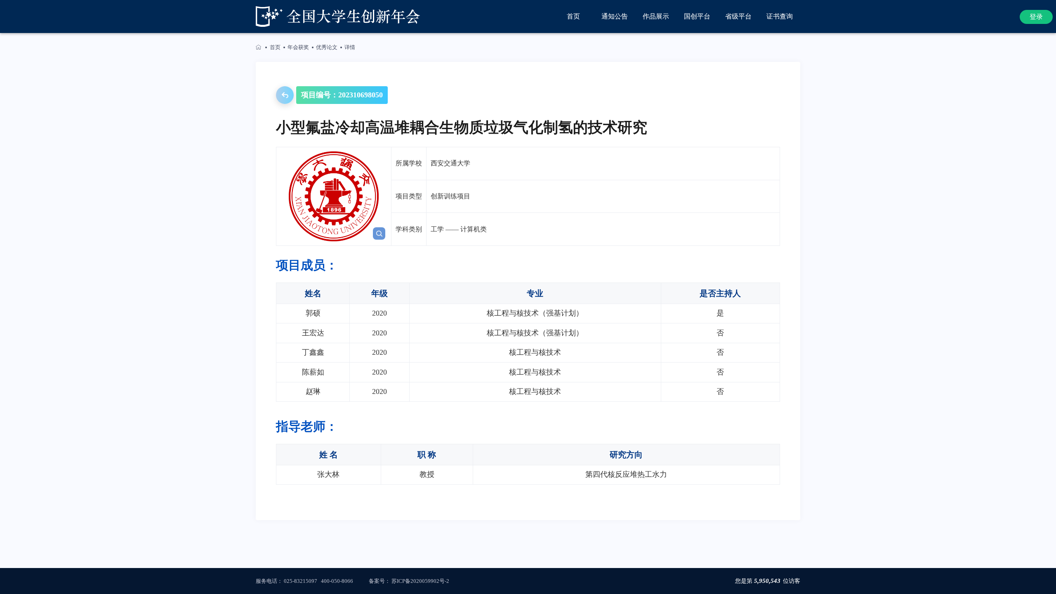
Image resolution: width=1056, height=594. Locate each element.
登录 (1036, 16)
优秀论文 (326, 47)
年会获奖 (298, 47)
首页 (275, 47)
